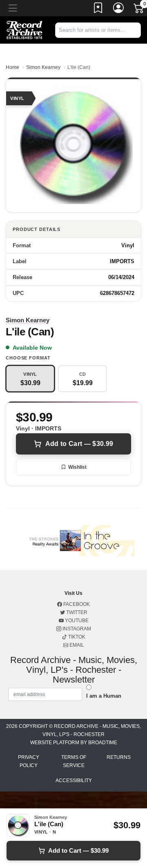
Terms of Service (73, 761)
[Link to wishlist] (98, 9)
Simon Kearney (43, 67)
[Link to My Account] (119, 9)
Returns (119, 757)
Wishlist (77, 467)
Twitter (76, 612)
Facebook (76, 604)
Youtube (76, 620)
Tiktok (76, 637)
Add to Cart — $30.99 (79, 443)
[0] (139, 10)
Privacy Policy (28, 761)
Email (76, 645)
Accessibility (74, 780)
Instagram (76, 629)
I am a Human (103, 696)
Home (12, 67)
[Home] (24, 30)
